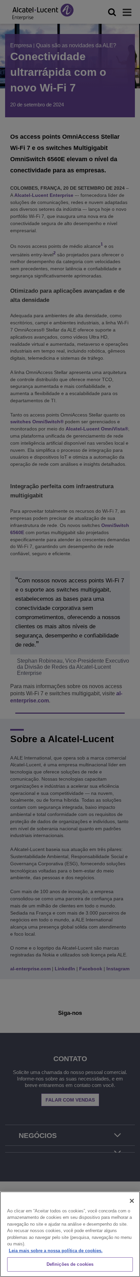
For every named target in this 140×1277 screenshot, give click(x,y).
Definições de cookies (70, 1264)
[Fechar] (131, 1200)
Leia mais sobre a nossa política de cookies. (56, 1250)
